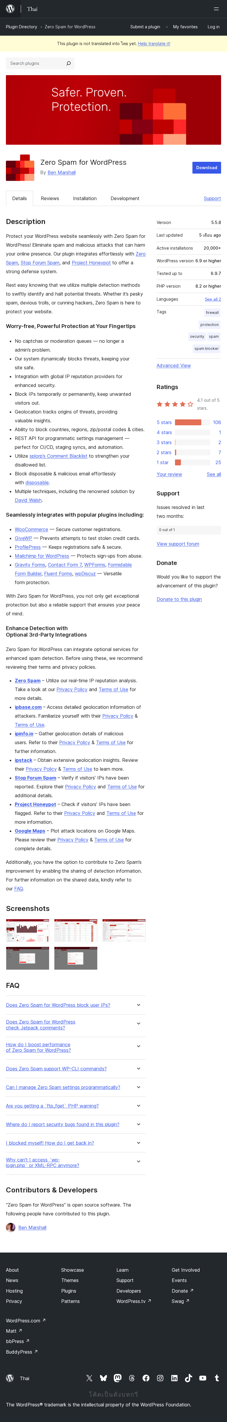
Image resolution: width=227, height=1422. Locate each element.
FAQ (18, 889)
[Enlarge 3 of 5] (138, 927)
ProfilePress (28, 547)
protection (209, 324)
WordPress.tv (134, 1301)
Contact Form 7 (65, 565)
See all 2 (213, 299)
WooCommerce (31, 529)
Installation (85, 198)
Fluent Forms (58, 573)
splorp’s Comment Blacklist (58, 456)
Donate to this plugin (179, 599)
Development (125, 198)
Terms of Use (113, 689)
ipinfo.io (24, 733)
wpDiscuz (85, 573)
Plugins (68, 1291)
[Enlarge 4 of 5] (41, 955)
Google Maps (30, 831)
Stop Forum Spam (40, 263)
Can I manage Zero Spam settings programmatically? (63, 1087)
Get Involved (186, 1270)
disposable (37, 482)
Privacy (14, 1301)
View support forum (178, 544)
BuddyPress (22, 1352)
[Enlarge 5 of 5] (90, 955)
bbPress (18, 1341)
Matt (14, 1331)
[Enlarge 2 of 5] (90, 927)
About (12, 1270)
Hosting (14, 1291)
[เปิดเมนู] (217, 9)
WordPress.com (26, 1321)
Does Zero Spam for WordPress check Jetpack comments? (40, 1024)
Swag (181, 1301)
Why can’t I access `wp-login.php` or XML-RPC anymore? (42, 1162)
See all (214, 474)
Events (179, 1280)
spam (214, 336)
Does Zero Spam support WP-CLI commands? (56, 1069)
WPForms (94, 565)
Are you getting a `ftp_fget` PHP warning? (52, 1106)
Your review (169, 474)
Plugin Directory (21, 26)
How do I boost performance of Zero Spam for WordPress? (38, 1047)
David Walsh (28, 500)
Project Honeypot (91, 263)
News (12, 1280)
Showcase (72, 1270)
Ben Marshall (62, 172)
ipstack (23, 760)
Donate (183, 1291)
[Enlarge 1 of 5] (41, 927)
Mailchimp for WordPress (42, 556)
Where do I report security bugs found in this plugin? (62, 1124)
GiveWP (23, 538)
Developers (128, 1291)
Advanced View (174, 365)
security (197, 336)
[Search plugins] (68, 63)
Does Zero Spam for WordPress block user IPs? (58, 1005)
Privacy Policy (71, 689)
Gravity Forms (30, 565)
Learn (122, 1270)
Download (206, 167)
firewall (212, 312)
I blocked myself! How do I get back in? (50, 1143)
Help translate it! (154, 43)
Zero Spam (27, 680)
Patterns (70, 1301)
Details (19, 198)
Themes (70, 1280)
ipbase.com (28, 707)
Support (212, 198)
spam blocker (206, 348)
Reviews (50, 198)
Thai (24, 1378)
